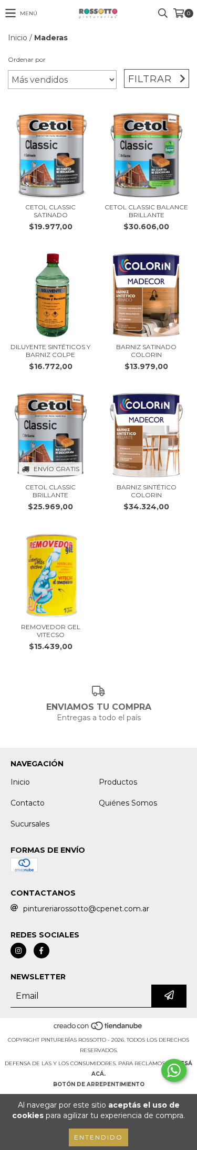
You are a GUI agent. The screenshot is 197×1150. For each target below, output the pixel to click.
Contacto (28, 803)
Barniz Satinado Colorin (146, 351)
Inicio (17, 37)
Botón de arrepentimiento (98, 1084)
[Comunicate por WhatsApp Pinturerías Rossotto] (173, 1070)
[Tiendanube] (98, 1029)
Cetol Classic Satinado (50, 211)
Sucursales (30, 824)
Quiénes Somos (128, 803)
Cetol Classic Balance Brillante (146, 211)
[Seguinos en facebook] (41, 950)
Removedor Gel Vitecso (50, 631)
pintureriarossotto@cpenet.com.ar (86, 908)
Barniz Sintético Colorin (147, 491)
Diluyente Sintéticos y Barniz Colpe (50, 351)
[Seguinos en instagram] (18, 950)
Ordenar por (27, 59)
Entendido (98, 1137)
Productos (118, 782)
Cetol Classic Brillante (50, 491)
